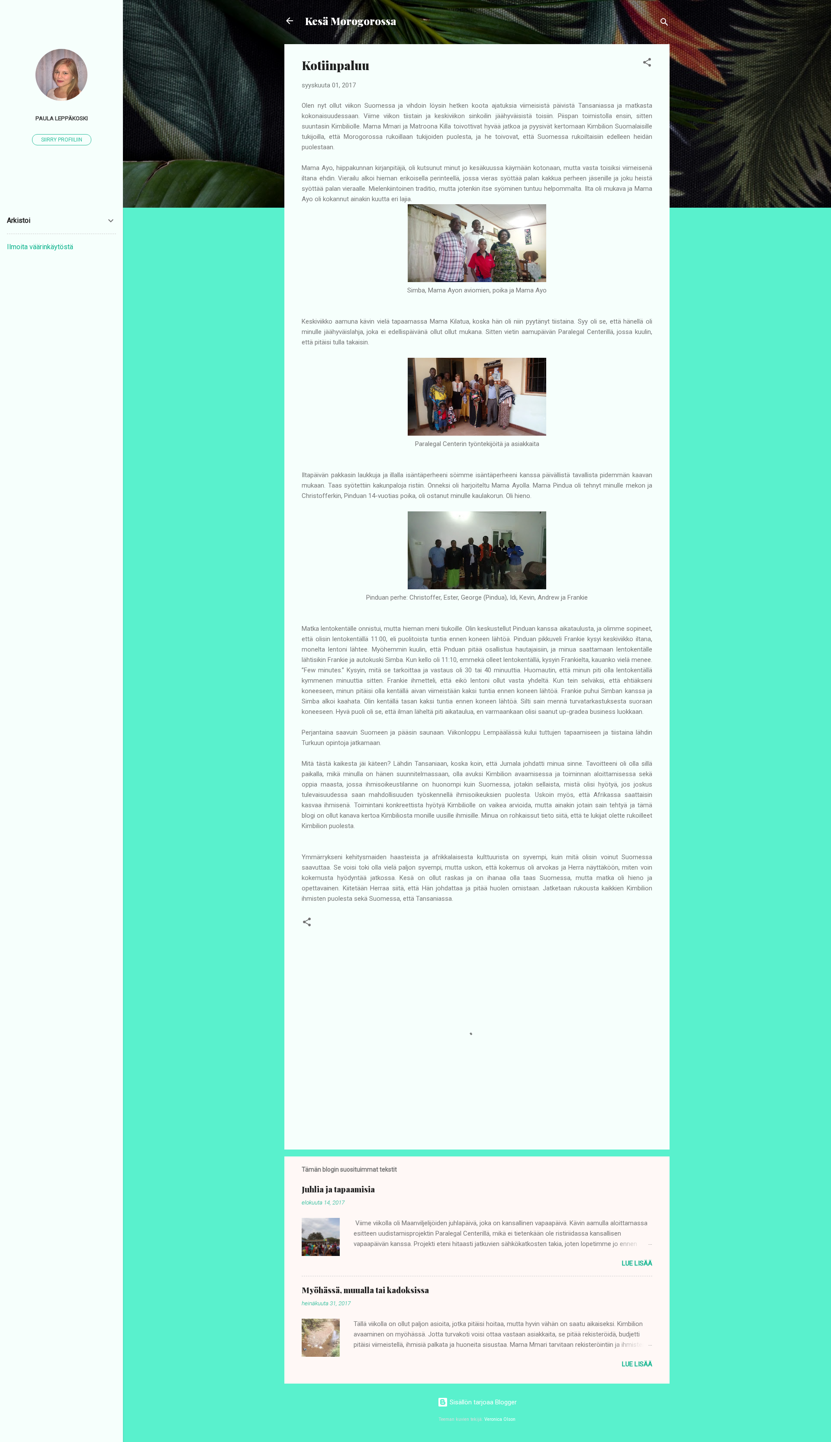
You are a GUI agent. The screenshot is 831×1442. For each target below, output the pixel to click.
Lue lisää (637, 1263)
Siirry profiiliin (61, 140)
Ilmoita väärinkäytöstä (40, 247)
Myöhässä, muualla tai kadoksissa (365, 1290)
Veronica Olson (499, 1419)
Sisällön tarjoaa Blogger (482, 1402)
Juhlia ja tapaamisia (338, 1189)
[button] (647, 64)
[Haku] (664, 23)
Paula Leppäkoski (61, 118)
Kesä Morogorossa (350, 21)
